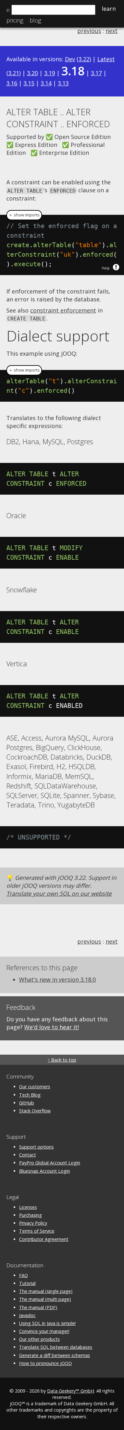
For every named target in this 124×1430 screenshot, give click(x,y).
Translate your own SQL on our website (59, 893)
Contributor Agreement (43, 1239)
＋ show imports (24, 215)
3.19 (49, 73)
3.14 (46, 83)
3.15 (29, 83)
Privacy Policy (33, 1223)
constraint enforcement (63, 310)
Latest (106, 59)
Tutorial (27, 1283)
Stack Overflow (35, 1111)
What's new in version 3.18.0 (57, 979)
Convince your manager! (44, 1331)
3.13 (63, 83)
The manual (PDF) (38, 1307)
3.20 (32, 73)
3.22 (84, 59)
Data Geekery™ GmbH (70, 1391)
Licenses (28, 1207)
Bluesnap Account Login (44, 1171)
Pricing (14, 20)
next (112, 31)
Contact (27, 1155)
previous (89, 31)
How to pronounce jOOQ (45, 1363)
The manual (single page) (45, 1291)
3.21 (13, 73)
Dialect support (57, 336)
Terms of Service (36, 1231)
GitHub (26, 1103)
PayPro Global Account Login (49, 1163)
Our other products (39, 1339)
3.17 (96, 73)
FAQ (23, 1275)
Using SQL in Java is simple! (47, 1323)
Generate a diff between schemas (54, 1355)
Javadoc (27, 1315)
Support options (36, 1147)
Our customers (34, 1087)
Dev (70, 59)
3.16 (11, 83)
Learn (109, 8)
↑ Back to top (62, 1060)
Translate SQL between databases (55, 1347)
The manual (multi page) (45, 1299)
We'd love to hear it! (51, 1027)
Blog (35, 20)
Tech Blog (30, 1095)
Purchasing (30, 1215)
